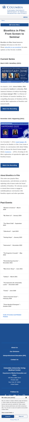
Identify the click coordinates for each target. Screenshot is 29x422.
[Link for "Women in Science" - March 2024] (7, 210)
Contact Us (14, 359)
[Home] (14, 9)
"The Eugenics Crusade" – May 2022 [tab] (12, 254)
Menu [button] (25, 17)
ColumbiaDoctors (14, 338)
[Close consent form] (26, 397)
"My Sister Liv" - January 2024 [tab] (12, 215)
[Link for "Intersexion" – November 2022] (5, 247)
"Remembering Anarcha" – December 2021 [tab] (11, 261)
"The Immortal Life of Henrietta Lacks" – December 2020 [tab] (12, 283)
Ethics (3, 20)
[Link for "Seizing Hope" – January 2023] (5, 239)
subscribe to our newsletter (13, 47)
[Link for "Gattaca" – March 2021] (19, 277)
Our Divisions (14, 351)
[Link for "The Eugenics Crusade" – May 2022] (7, 255)
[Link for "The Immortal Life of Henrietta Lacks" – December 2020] (20, 285)
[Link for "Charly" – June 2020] (18, 291)
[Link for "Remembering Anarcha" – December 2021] (14, 263)
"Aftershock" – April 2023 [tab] (11, 231)
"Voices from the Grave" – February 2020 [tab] (11, 297)
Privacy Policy (13, 419)
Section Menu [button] (15, 25)
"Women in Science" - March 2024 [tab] (12, 208)
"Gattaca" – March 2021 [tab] (10, 276)
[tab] (14, 316)
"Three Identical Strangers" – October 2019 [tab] (12, 305)
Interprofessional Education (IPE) (14, 355)
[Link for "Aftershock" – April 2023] (20, 231)
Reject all (21, 416)
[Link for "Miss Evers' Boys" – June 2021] (5, 271)
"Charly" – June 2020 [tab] (9, 290)
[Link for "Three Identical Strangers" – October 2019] (13, 306)
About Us (14, 347)
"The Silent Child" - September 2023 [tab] (12, 224)
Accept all (7, 416)
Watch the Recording (9, 109)
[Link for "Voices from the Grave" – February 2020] (13, 299)
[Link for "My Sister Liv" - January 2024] (5, 218)
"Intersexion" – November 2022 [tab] (12, 245)
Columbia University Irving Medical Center (14, 1)
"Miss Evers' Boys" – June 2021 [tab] (13, 269)
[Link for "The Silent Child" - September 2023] (7, 225)
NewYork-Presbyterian (14, 333)
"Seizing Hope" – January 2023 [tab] (12, 237)
